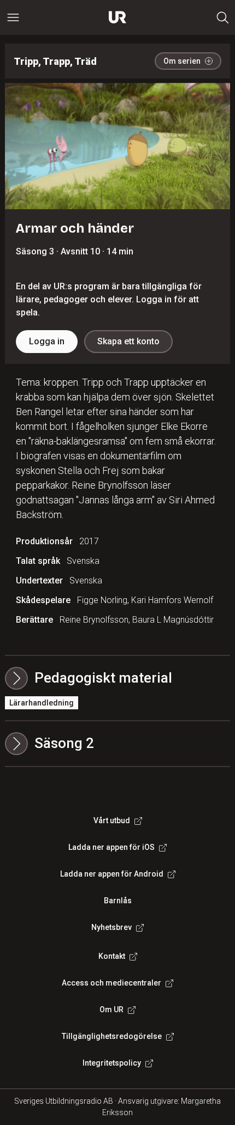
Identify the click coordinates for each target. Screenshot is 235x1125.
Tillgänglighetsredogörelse (112, 1036)
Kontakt (111, 956)
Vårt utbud (111, 820)
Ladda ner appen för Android (111, 873)
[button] (118, 743)
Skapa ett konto (128, 341)
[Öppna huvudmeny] (13, 17)
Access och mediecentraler (111, 982)
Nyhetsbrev (111, 927)
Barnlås (118, 900)
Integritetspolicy (112, 1063)
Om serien (182, 61)
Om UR (111, 1009)
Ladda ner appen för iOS (111, 847)
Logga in (46, 341)
